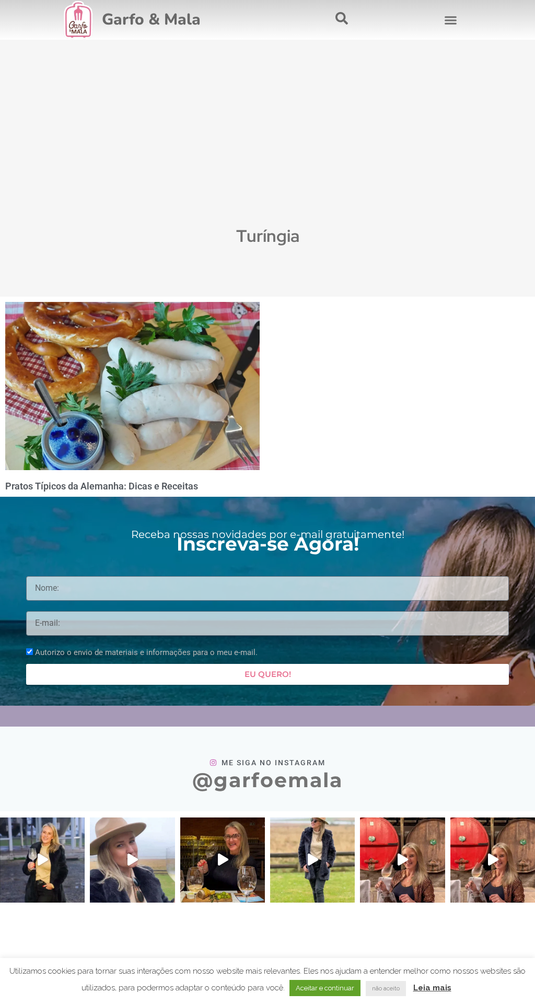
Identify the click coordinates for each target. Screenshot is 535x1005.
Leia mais (432, 987)
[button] (450, 20)
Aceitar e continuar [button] (325, 988)
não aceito (386, 988)
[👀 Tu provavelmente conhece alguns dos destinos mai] (312, 859)
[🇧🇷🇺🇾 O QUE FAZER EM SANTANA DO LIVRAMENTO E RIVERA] (42, 859)
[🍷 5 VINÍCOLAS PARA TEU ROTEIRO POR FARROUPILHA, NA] (492, 859)
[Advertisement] (267, 144)
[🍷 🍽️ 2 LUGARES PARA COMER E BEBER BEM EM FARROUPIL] (402, 859)
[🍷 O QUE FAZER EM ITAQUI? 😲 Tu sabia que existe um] (222, 859)
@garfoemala (267, 780)
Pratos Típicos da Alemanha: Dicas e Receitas (101, 486)
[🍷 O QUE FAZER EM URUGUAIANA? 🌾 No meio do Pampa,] (132, 859)
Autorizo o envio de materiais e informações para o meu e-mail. (146, 652)
